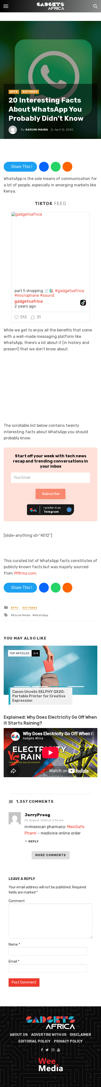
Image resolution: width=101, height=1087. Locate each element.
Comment (17, 901)
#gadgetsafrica (69, 290)
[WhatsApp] (56, 167)
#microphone (26, 295)
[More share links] (67, 167)
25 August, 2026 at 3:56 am (44, 820)
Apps (14, 91)
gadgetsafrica (28, 301)
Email (14, 961)
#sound (47, 295)
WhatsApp (41, 615)
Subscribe (50, 494)
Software (30, 91)
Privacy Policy (68, 1041)
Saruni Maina (36, 129)
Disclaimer (80, 1035)
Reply (33, 841)
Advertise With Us (48, 1035)
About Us (19, 1035)
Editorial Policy (34, 1041)
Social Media (21, 615)
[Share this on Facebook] (44, 167)
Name (14, 944)
